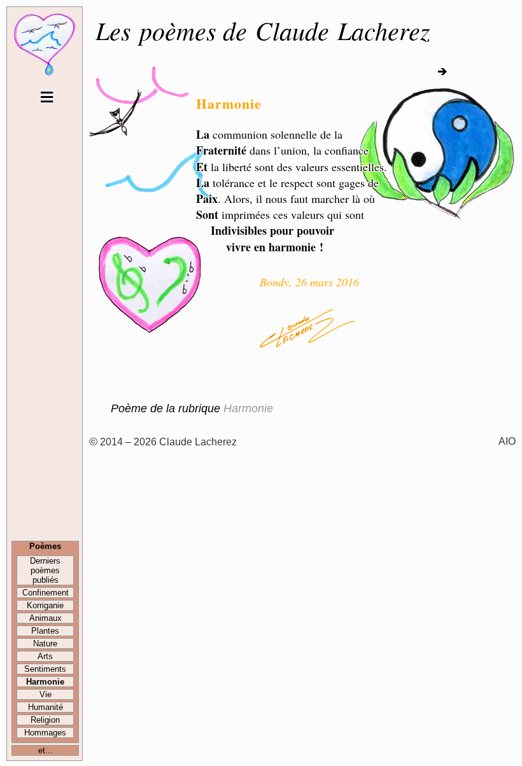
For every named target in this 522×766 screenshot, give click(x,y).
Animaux (45, 618)
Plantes (45, 631)
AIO (507, 441)
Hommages (45, 732)
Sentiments (45, 669)
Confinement (45, 592)
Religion (45, 720)
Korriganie (45, 605)
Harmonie (45, 681)
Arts (45, 656)
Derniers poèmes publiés (45, 570)
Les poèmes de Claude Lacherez (262, 30)
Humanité (45, 707)
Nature (45, 643)
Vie (45, 694)
